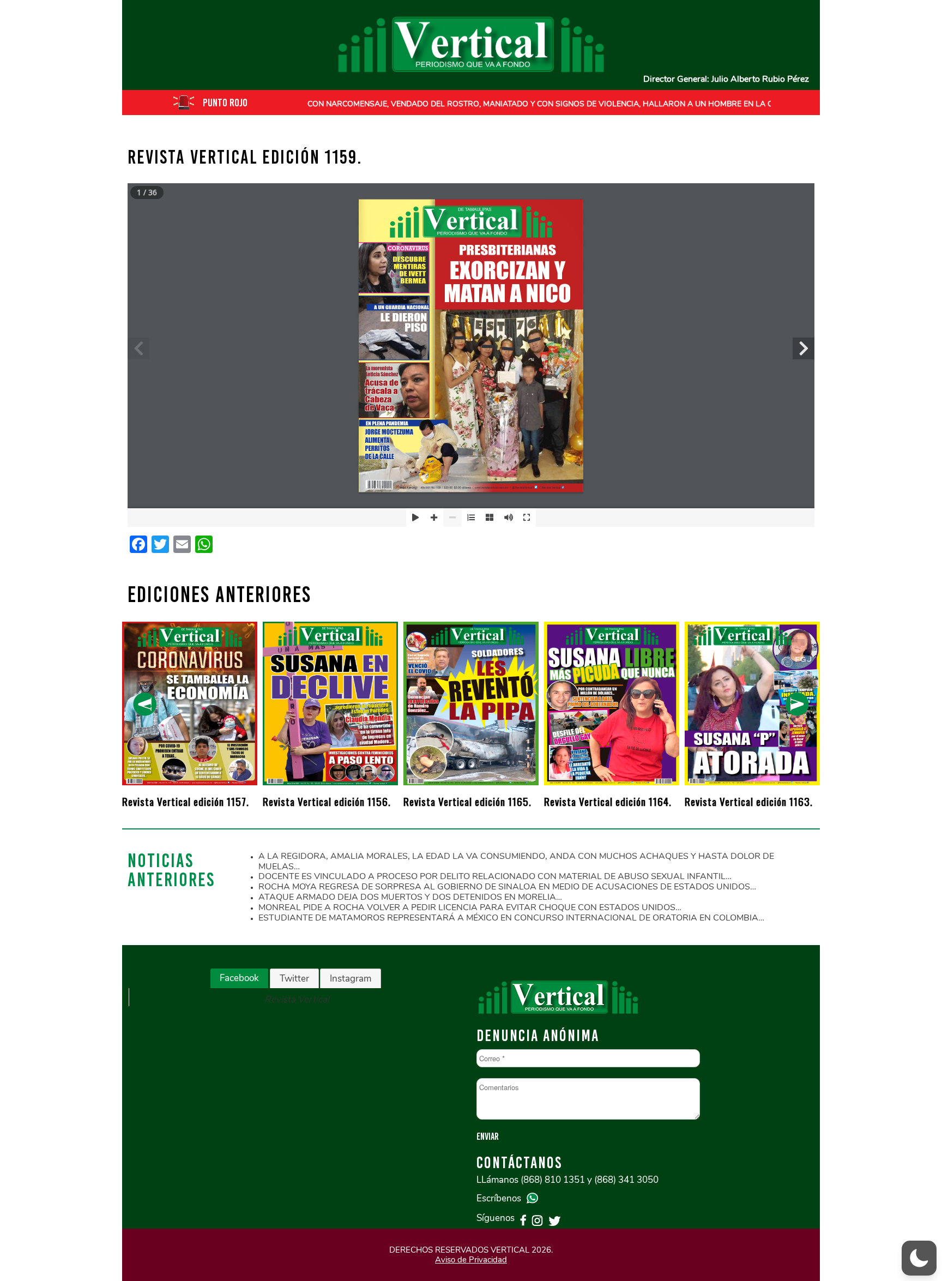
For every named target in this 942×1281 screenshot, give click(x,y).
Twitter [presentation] (294, 978)
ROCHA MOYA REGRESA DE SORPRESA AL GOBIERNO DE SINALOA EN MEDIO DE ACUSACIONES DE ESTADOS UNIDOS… (507, 887)
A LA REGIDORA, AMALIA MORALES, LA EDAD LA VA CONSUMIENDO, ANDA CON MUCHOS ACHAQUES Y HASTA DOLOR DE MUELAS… (516, 861)
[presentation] (144, 704)
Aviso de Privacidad (471, 1259)
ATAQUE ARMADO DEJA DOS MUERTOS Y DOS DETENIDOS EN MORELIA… (410, 897)
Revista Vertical (296, 999)
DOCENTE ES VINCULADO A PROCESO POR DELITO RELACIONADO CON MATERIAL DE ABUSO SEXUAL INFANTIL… (495, 876)
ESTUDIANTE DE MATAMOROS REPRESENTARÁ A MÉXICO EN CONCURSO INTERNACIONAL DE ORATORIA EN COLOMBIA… (511, 918)
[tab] (239, 978)
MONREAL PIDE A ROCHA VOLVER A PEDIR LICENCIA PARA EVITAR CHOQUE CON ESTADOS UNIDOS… (469, 907)
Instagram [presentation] (350, 978)
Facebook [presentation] (239, 978)
